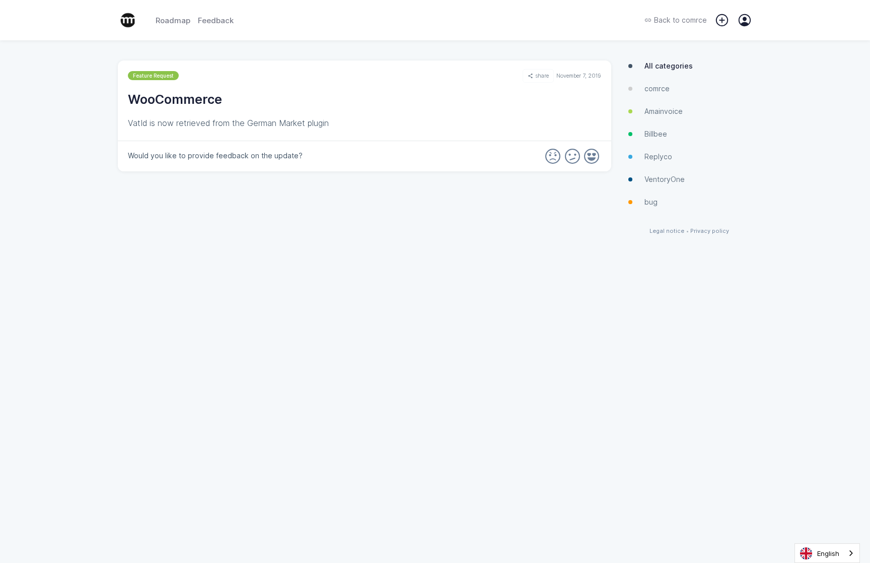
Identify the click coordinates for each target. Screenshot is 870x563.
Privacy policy (709, 231)
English (828, 553)
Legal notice (666, 231)
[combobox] (827, 553)
